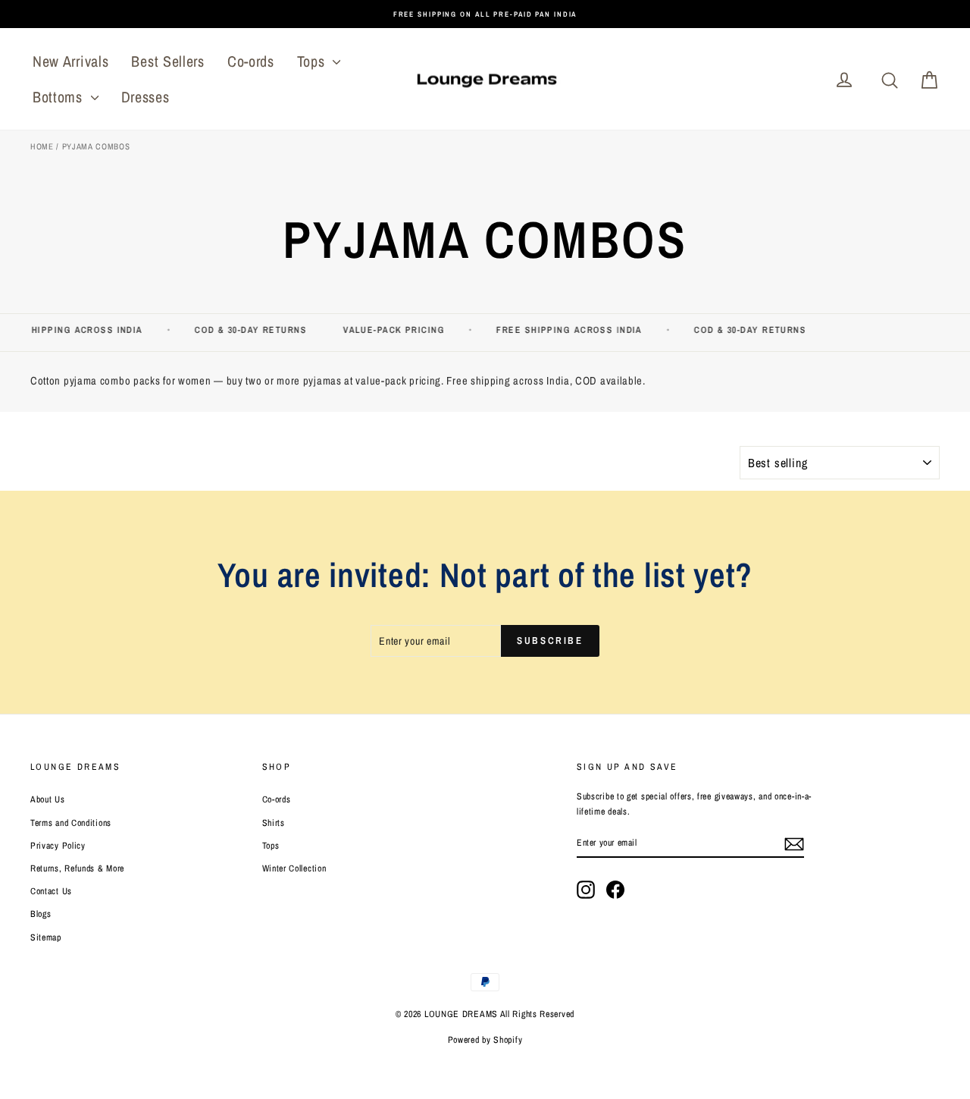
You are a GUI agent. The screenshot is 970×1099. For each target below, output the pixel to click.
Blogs (41, 914)
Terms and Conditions (70, 823)
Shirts (273, 823)
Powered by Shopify (485, 1040)
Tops (313, 61)
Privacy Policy (58, 846)
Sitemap (45, 937)
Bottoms (60, 96)
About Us (47, 799)
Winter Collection (294, 868)
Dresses (145, 96)
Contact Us (51, 891)
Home (42, 146)
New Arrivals (70, 61)
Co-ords (250, 61)
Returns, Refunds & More (77, 868)
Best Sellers (167, 61)
